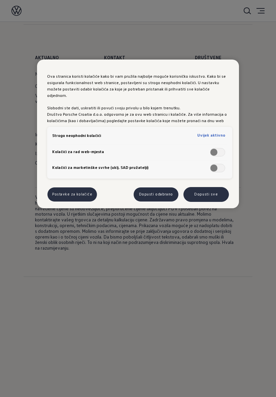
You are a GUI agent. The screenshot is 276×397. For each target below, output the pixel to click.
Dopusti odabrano (156, 194)
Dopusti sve (206, 194)
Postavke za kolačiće (72, 194)
